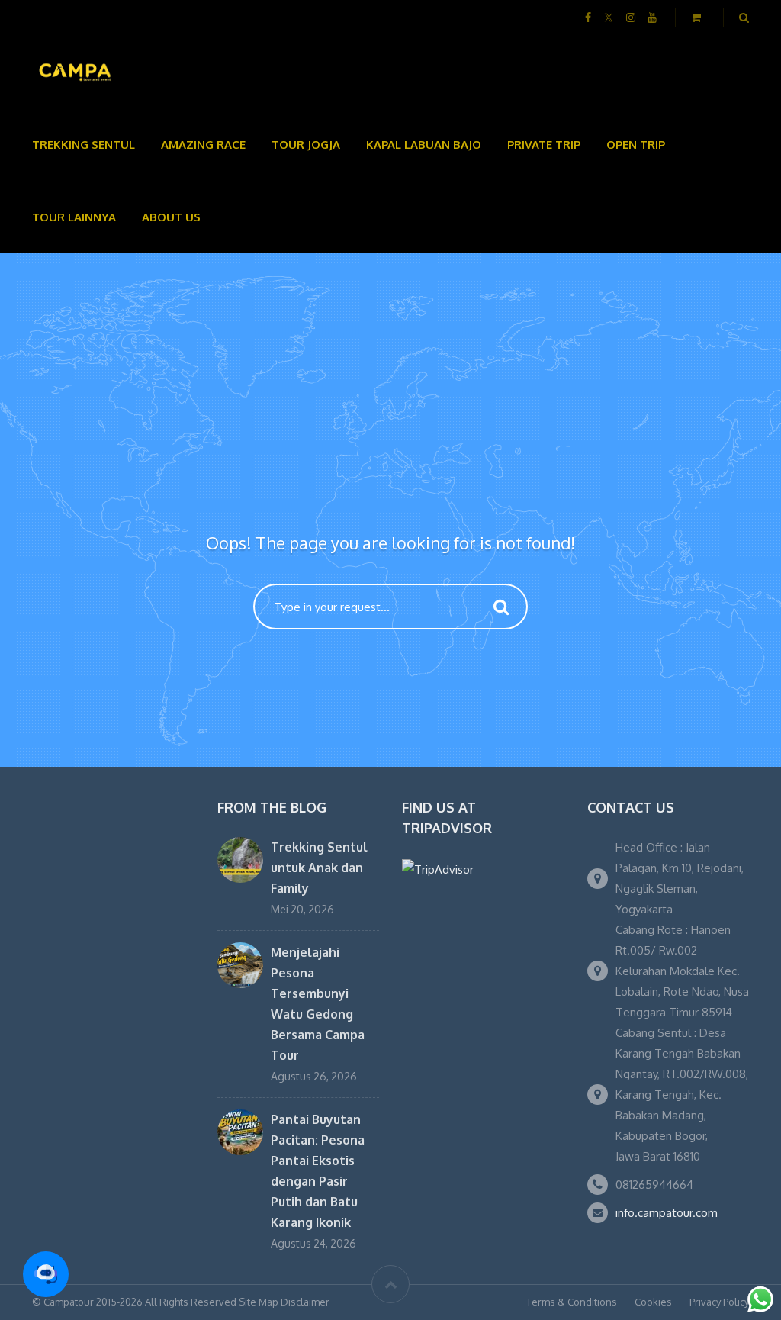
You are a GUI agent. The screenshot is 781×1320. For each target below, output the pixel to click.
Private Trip (543, 144)
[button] (46, 1274)
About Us (171, 217)
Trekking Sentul (83, 144)
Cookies (653, 1302)
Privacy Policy (719, 1302)
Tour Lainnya (74, 217)
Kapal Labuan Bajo (423, 144)
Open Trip (635, 144)
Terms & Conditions (571, 1302)
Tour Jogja (306, 144)
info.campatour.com (666, 1213)
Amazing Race (203, 144)
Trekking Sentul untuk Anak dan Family (319, 867)
